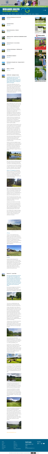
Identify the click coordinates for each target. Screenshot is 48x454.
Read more (8, 18)
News (3, 444)
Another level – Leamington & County (13, 74)
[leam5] (3, 76)
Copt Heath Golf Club (10, 23)
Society (3, 448)
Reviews (3, 442)
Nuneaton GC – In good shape (11, 273)
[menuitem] (3, 14)
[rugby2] (3, 69)
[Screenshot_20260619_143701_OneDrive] (40, 65)
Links (14, 441)
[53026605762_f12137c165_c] (3, 24)
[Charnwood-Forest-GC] (3, 44)
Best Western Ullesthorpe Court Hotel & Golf (14, 17)
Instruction (3, 447)
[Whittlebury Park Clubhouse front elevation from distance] (3, 50)
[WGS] (3, 37)
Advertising (15, 445)
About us (15, 442)
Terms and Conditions (17, 448)
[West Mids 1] (3, 57)
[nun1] (3, 274)
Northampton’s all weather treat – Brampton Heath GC (15, 62)
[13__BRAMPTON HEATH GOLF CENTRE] (3, 63)
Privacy (15, 447)
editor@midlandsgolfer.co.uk (30, 448)
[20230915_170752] (3, 31)
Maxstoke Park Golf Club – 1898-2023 (13, 30)
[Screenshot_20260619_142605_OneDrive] (40, 49)
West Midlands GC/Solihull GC (11, 55)
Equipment (3, 445)
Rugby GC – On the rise (10, 68)
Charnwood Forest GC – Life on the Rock (13, 42)
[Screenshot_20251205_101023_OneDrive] (40, 33)
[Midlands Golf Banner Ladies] (24, 5)
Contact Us (15, 444)
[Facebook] (38, 443)
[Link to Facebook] (43, 10)
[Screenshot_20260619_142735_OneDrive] (40, 81)
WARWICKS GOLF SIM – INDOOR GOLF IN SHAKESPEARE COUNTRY (17, 36)
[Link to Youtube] (45, 10)
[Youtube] (44, 443)
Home (3, 441)
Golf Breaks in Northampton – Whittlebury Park (14, 49)
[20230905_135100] (3, 18)
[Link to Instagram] (44, 10)
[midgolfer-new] (16, 10)
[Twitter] (40, 443)
